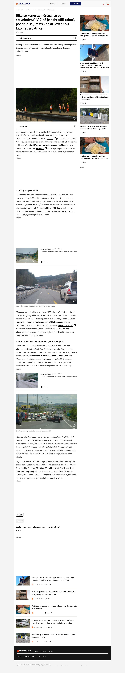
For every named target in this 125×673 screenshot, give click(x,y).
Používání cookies (29, 656)
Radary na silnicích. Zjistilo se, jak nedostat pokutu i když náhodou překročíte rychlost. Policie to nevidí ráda (53, 578)
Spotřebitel (75, 4)
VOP (44, 656)
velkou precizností (65, 325)
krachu (50, 138)
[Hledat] (102, 4)
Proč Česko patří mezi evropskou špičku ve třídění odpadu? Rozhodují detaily (53, 635)
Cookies (19, 656)
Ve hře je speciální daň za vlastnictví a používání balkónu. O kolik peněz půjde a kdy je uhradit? (54, 593)
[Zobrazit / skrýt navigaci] (107, 4)
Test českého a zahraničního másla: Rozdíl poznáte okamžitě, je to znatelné (54, 607)
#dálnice (19, 521)
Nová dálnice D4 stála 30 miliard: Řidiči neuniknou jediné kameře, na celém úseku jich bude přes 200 (59, 252)
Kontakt (51, 651)
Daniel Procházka (24, 38)
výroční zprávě (32, 204)
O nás (36, 651)
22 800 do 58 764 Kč (44, 468)
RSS (39, 656)
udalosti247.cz (19, 10)
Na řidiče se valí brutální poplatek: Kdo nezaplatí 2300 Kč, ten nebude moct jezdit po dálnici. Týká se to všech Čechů (59, 377)
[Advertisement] (46, 70)
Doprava (53, 4)
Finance (63, 4)
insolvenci (40, 148)
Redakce (43, 651)
